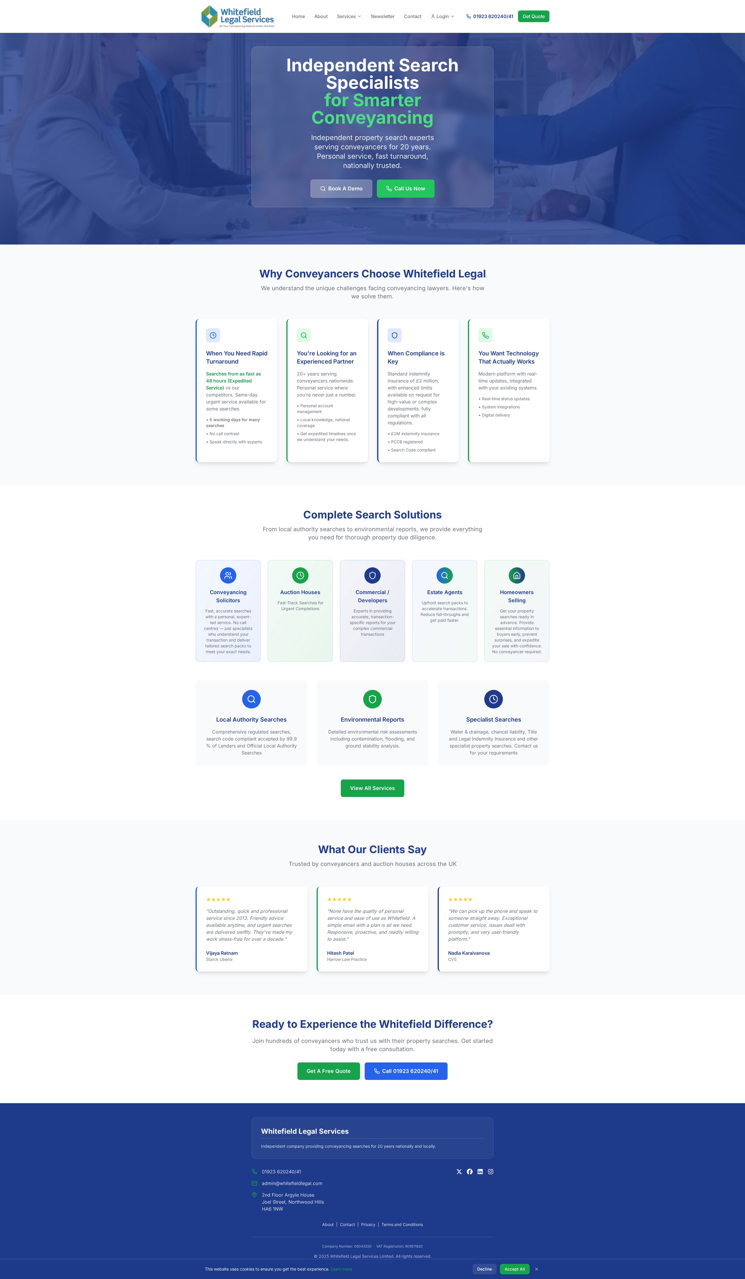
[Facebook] (470, 1172)
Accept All (515, 1268)
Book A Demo (345, 188)
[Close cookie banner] (536, 1269)
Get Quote (534, 16)
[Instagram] (491, 1172)
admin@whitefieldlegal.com (292, 1183)
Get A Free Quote (329, 1071)
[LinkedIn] (480, 1172)
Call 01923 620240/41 (410, 1071)
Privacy (368, 1224)
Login (443, 16)
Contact (412, 16)
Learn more (341, 1268)
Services (346, 16)
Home (298, 16)
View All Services (372, 788)
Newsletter (383, 16)
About (321, 16)
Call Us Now (409, 188)
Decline (484, 1268)
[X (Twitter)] (459, 1172)
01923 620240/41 (281, 1172)
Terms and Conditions (402, 1224)
